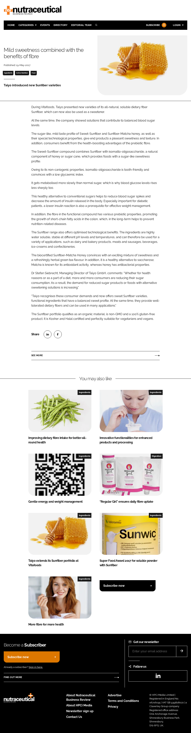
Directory (61, 25)
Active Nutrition (22, 73)
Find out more (13, 677)
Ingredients (8, 73)
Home (11, 25)
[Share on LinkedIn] (47, 334)
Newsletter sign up (79, 711)
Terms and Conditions (123, 701)
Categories (26, 25)
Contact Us (74, 717)
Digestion (156, 456)
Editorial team (81, 25)
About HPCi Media (79, 705)
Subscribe (153, 25)
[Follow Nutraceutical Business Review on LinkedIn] (158, 677)
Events (45, 25)
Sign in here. (36, 667)
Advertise (115, 695)
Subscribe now (114, 585)
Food (33, 73)
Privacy (113, 706)
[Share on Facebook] (58, 334)
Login (177, 25)
